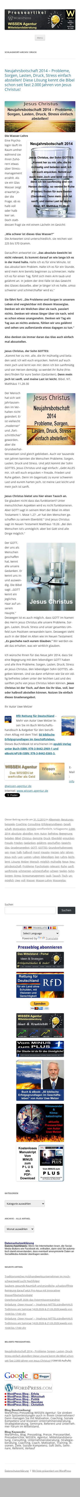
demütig (37, 838)
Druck (46, 838)
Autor (43, 833)
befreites (53, 833)
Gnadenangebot (20, 847)
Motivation (19, 829)
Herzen (55, 852)
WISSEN (31, 829)
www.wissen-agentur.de (32, 791)
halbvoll (27, 852)
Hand (36, 852)
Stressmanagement (33, 875)
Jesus (7, 857)
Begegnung (65, 833)
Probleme (28, 866)
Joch (14, 857)
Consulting (34, 824)
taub (48, 875)
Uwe (17, 880)
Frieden (18, 843)
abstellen (28, 833)
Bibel (18, 838)
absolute (16, 833)
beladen (9, 838)
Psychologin (42, 866)
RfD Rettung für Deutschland (35, 716)
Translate (52, 938)
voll (23, 880)
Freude (9, 843)
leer (57, 857)
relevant (55, 866)
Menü (40, 37)
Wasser (30, 880)
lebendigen (47, 857)
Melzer (25, 861)
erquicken (68, 838)
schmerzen (24, 871)
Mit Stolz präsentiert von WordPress (51, 1470)
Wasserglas (59, 880)
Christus (26, 838)
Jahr (62, 852)
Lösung (15, 861)
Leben (36, 857)
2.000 (72, 829)
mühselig (55, 861)
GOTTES (42, 847)
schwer (54, 871)
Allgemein (54, 819)
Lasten (27, 857)
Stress (17, 875)
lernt (7, 861)
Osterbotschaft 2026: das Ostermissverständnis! (32, 1299)
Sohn (71, 871)
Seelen (63, 871)
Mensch (34, 861)
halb (19, 852)
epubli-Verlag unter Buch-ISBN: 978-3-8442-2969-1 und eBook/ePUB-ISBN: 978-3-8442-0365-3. (38, 748)
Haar (13, 852)
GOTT (34, 847)
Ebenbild (56, 838)
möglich (44, 861)
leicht (71, 857)
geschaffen (54, 843)
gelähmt (41, 843)
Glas (7, 847)
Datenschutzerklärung (17, 1470)
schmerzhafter (40, 871)
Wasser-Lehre (44, 880)
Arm (36, 833)
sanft (71, 866)
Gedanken (30, 843)
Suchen (9, 904)
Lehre (63, 857)
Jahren (69, 852)
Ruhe (64, 866)
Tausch (56, 875)
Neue (65, 861)
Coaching (21, 824)
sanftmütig (11, 871)
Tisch (65, 875)
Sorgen (9, 875)
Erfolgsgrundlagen (51, 824)
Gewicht (66, 843)
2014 (7, 833)
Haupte (45, 852)
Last (20, 857)
